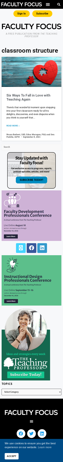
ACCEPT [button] (11, 456)
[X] (21, 248)
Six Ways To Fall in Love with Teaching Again (28, 97)
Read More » (13, 126)
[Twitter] (31, 433)
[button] (47, 4)
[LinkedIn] (42, 248)
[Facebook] (31, 248)
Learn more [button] (45, 447)
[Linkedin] (42, 433)
